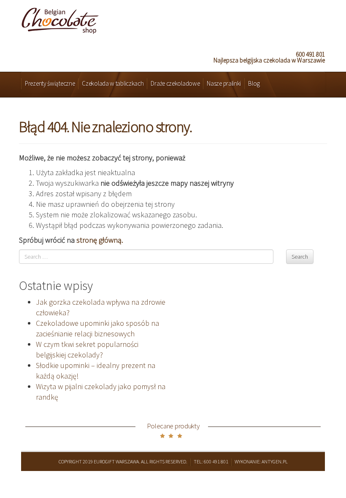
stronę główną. (99, 240)
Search (300, 256)
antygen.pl (275, 461)
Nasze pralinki (224, 83)
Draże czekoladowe (175, 83)
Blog (254, 83)
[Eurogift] (60, 18)
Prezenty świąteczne (50, 83)
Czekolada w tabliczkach (112, 83)
